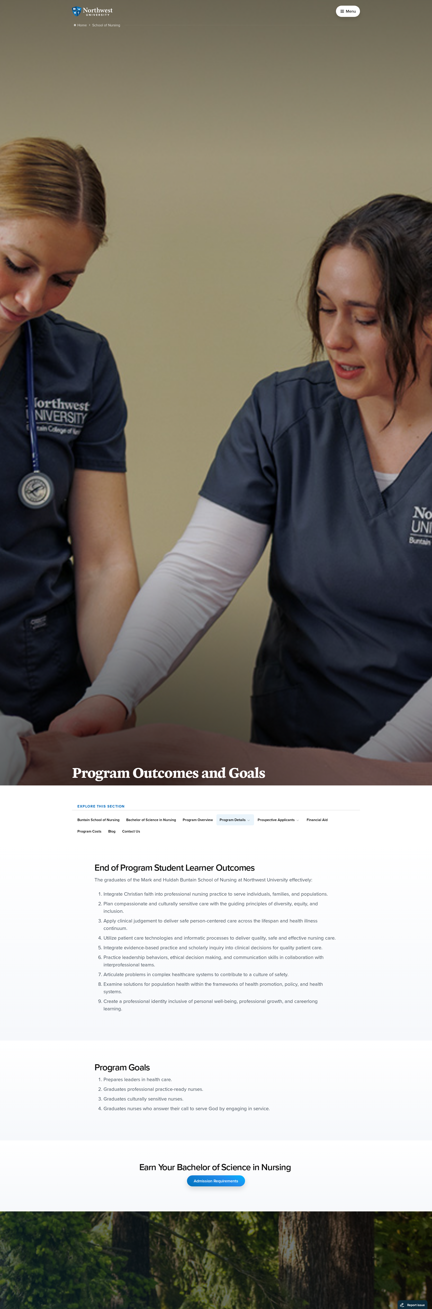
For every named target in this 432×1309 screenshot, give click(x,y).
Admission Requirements (216, 1181)
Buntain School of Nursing (98, 819)
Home (82, 25)
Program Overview (198, 819)
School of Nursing (106, 25)
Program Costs (89, 831)
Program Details (233, 819)
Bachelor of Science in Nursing (151, 819)
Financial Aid (317, 819)
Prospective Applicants (276, 819)
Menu (351, 11)
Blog (111, 831)
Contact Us (131, 831)
